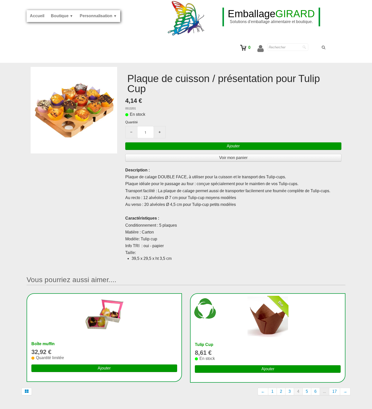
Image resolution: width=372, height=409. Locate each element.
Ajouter (233, 146)
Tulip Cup (204, 344)
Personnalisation (98, 16)
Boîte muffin (43, 344)
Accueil (37, 16)
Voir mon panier (233, 157)
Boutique (62, 16)
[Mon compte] (260, 48)
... (324, 391)
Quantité (131, 122)
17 (334, 391)
